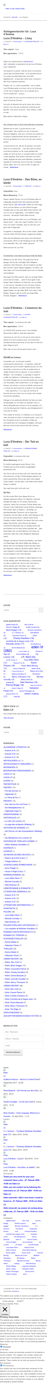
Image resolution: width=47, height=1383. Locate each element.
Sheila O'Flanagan (26, 691)
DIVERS (7, 780)
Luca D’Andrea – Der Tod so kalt (21, 443)
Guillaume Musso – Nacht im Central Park (21, 1079)
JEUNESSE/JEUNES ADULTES (17, 854)
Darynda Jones (15, 643)
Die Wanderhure (19, 1237)
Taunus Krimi (12, 694)
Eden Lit (6, 44)
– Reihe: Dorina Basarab (14, 975)
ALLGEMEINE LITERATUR (15, 747)
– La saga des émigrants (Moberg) (18, 824)
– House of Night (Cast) (13, 871)
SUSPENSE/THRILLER (32, 41)
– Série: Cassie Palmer (13, 992)
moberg (16, 1263)
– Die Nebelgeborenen (13, 807)
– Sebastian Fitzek (11, 945)
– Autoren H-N (9, 753)
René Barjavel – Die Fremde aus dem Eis (20, 1090)
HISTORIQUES (10, 817)
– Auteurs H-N (9, 898)
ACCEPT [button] (20, 1301)
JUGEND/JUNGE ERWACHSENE (18, 864)
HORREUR (8, 847)
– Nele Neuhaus (10, 884)
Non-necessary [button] (5, 1363)
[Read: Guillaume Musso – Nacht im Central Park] (6, 1076)
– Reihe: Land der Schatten (15, 978)
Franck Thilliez (24, 651)
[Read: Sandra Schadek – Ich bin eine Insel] (6, 1097)
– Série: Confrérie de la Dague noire (18, 999)
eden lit (18, 1239)
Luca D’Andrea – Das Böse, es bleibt (23, 180)
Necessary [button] (4, 1344)
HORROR (8, 851)
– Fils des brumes (11, 790)
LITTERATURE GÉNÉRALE (15, 891)
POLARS (27, 314)
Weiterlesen (14, 167)
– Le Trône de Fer (11, 797)
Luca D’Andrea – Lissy (18, 38)
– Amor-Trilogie (10, 868)
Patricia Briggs (15, 684)
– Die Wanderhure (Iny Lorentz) (16, 837)
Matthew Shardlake (19, 674)
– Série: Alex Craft (11, 989)
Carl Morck (19, 1229)
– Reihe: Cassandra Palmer (15, 968)
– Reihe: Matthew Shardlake (15, 844)
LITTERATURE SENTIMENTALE (17, 905)
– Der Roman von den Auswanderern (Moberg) (23, 831)
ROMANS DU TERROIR (14, 935)
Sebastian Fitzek (28, 1269)
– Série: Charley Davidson (14, 995)
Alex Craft (28, 624)
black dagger (13, 629)
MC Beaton (21, 1258)
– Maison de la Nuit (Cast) (14, 858)
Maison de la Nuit (21, 1255)
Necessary (7, 1347)
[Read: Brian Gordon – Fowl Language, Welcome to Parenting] (6, 1108)
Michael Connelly (23, 1261)
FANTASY (8, 787)
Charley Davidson (23, 638)
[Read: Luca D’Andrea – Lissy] (6, 1155)
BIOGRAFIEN (9, 767)
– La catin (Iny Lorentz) (13, 821)
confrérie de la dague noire (19, 641)
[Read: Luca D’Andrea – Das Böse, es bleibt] (6, 1164)
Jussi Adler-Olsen (12, 1247)
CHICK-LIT (8, 774)
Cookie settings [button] (8, 1301)
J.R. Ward (28, 656)
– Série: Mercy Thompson (14, 1005)
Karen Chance (11, 1250)
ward (17, 696)
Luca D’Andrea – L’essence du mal (23, 309)
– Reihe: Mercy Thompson (14, 982)
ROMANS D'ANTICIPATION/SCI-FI (18, 931)
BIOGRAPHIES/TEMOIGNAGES (17, 770)
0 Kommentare (17, 41)
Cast (16, 1231)
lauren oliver (26, 1253)
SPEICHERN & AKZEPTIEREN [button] (11, 1382)
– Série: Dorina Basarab (13, 1002)
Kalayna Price (19, 663)
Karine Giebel (19, 668)
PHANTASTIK (9, 908)
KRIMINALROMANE (31, 448)
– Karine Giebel (10, 942)
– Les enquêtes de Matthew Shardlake (19, 928)
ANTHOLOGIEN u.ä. (12, 760)
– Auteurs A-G (9, 895)
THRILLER (28, 186)
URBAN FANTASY (11, 958)
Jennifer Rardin (11, 660)
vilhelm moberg (11, 1274)
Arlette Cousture (32, 627)
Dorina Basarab (18, 648)
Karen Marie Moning (29, 1250)
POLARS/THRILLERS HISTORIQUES (19, 925)
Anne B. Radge (13, 627)
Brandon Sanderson (22, 1226)
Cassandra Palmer (19, 635)
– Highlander (9, 794)
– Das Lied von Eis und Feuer (16, 804)
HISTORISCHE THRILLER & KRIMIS (19, 841)
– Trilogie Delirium (11, 861)
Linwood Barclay (18, 671)
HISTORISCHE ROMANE (14, 827)
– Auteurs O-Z (9, 901)
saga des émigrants (29, 1266)
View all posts (9, 718)
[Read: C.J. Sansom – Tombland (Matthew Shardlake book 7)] (6, 1127)
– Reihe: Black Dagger (13, 965)
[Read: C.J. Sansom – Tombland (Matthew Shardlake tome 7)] (6, 1143)
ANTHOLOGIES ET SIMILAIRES (17, 763)
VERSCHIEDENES (12, 1012)
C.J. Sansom (18, 632)
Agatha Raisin (12, 624)
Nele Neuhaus (28, 682)
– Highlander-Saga (11, 811)
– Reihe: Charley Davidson (14, 972)
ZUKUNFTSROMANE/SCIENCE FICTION (21, 1015)
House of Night (11, 1242)
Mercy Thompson (21, 676)
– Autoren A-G (9, 750)
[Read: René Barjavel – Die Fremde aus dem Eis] (6, 1086)
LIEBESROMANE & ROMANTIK (17, 888)
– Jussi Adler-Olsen (12, 878)
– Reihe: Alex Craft (11, 962)
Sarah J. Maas (17, 688)
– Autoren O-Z (9, 757)
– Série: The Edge (11, 1009)
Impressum (15, 1291)
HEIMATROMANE (11, 814)
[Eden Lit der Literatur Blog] (19, 9)
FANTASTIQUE (10, 784)
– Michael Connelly (11, 881)
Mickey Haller (26, 679)
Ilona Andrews (27, 1242)
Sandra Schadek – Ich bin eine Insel (18, 1101)
